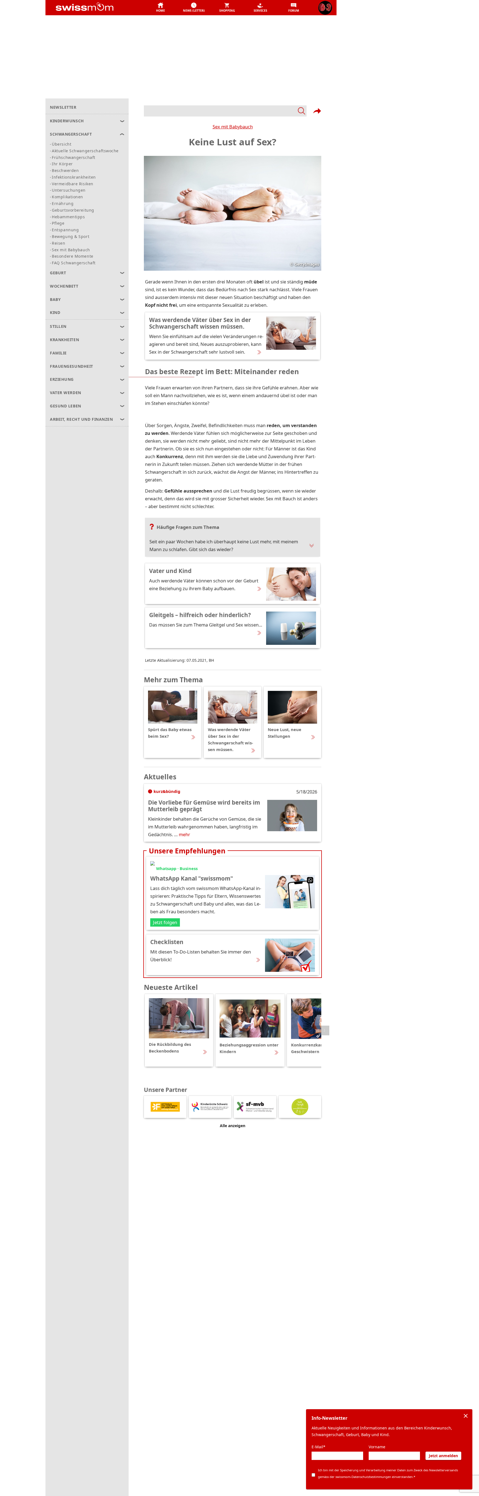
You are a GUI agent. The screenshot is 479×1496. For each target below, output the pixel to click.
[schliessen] (465, 1416)
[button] (160, 7)
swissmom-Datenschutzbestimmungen (363, 1477)
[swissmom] (97, 8)
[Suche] (225, 110)
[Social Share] (317, 111)
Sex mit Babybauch (233, 126)
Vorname (377, 1446)
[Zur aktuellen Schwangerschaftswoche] (325, 8)
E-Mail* (318, 1446)
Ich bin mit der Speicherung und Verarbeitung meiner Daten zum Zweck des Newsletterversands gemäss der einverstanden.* (388, 1473)
